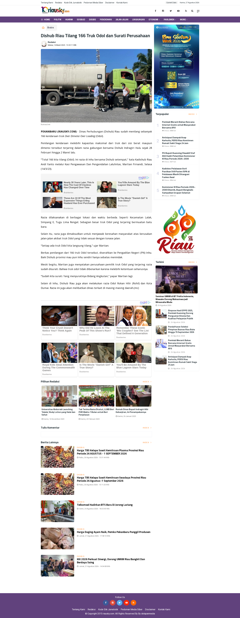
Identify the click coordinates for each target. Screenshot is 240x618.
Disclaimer (109, 3)
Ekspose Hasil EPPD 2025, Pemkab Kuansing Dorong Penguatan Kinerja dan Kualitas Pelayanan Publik (180, 314)
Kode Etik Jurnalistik (73, 3)
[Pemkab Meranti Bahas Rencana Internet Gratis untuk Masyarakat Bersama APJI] (161, 343)
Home (47, 19)
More (183, 19)
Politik (57, 19)
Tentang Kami (47, 3)
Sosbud (81, 19)
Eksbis (92, 19)
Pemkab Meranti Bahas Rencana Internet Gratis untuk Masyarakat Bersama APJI (179, 125)
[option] (59, 403)
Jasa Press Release (10, 591)
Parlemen (169, 19)
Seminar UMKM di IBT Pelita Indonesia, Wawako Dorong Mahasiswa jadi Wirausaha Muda (175, 299)
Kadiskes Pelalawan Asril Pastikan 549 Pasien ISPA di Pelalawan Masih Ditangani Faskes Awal (176, 172)
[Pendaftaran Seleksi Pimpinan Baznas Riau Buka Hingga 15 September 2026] (161, 329)
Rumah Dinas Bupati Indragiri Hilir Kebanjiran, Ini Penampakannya (132, 410)
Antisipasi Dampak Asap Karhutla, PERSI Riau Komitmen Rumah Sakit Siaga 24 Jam (177, 140)
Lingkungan (138, 19)
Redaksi (58, 3)
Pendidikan (106, 19)
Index (146, 382)
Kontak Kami (122, 3)
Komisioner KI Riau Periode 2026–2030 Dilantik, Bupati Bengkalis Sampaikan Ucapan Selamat (178, 190)
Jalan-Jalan (122, 19)
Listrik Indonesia (50, 295)
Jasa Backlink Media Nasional (34, 591)
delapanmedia (148, 613)
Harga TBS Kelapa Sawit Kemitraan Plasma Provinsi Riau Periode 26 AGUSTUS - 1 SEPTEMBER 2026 (110, 452)
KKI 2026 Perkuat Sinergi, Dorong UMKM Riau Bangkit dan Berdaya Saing (111, 561)
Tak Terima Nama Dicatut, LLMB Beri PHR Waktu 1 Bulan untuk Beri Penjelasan (96, 412)
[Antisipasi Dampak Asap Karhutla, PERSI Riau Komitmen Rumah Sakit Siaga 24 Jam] (161, 359)
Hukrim (69, 19)
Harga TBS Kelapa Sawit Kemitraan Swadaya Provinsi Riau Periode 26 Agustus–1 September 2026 (111, 479)
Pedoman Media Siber (93, 3)
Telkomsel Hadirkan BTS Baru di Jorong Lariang (105, 504)
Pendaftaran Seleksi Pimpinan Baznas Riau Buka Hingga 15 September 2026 (181, 329)
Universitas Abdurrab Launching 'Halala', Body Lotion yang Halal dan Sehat (58, 412)
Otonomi (153, 19)
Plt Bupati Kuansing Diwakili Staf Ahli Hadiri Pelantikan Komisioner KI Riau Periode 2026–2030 (178, 156)
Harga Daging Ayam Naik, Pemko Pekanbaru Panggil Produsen (113, 531)
